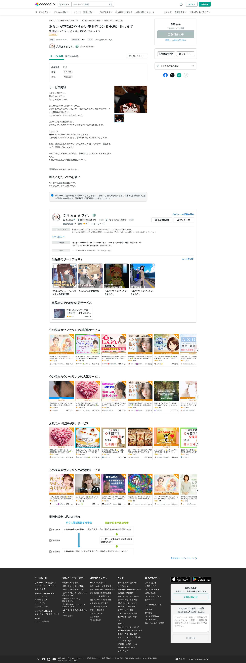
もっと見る (186, 259)
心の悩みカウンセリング (113, 20)
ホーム (51, 20)
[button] (176, 66)
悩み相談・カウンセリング (68, 20)
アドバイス (68, 72)
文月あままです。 (77, 215)
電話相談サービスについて (183, 558)
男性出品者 (68, 77)
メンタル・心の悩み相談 (91, 20)
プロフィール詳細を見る (183, 214)
